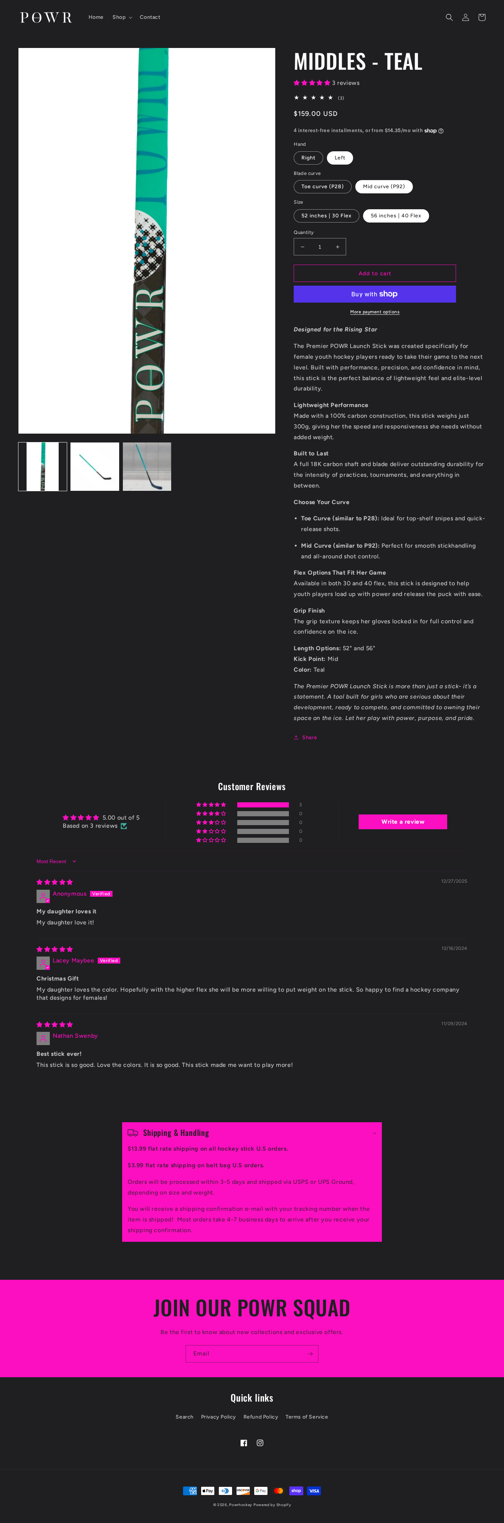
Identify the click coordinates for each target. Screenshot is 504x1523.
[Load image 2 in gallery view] (94, 466)
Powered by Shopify (272, 1504)
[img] (55, 882)
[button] (121, 17)
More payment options (375, 311)
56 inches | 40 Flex (396, 216)
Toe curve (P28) (322, 186)
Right (308, 158)
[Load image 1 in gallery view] (42, 466)
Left (340, 158)
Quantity (304, 232)
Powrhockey (240, 1504)
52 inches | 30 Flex (326, 216)
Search (185, 1417)
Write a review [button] (403, 821)
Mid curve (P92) (384, 186)
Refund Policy (261, 1417)
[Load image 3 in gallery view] (147, 466)
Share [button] (309, 737)
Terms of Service (307, 1417)
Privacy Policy (218, 1417)
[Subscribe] (310, 1353)
